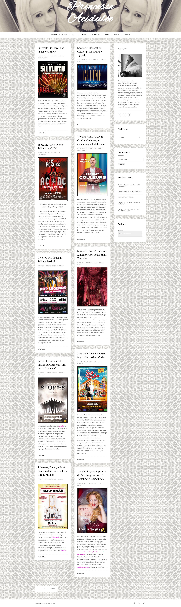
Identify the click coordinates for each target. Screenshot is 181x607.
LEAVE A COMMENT (42, 58)
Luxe (107, 35)
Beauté (64, 35)
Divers (61, 56)
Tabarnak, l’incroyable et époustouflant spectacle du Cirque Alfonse (52, 471)
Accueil (54, 35)
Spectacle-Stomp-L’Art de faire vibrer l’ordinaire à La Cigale (128, 209)
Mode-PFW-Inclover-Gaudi (125, 197)
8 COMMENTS (80, 363)
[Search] (139, 137)
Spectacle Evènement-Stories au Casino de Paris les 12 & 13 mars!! (52, 364)
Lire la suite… (41, 133)
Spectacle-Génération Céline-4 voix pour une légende (89, 51)
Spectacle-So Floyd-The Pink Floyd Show (129, 191)
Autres (116, 35)
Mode (74, 35)
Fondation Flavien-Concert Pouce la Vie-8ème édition (129, 185)
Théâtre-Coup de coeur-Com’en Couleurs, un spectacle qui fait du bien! (91, 140)
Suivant (53, 589)
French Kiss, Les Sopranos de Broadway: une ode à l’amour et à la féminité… (91, 475)
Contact (127, 35)
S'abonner (121, 164)
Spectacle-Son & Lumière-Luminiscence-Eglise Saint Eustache (92, 254)
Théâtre (84, 35)
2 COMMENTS (42, 154)
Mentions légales (50, 603)
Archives (120, 230)
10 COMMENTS (41, 481)
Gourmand (96, 35)
